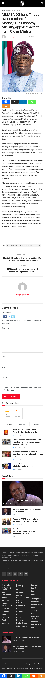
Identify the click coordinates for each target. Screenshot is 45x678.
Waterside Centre (35, 617)
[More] (6, 106)
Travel (33, 608)
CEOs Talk (6, 608)
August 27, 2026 (9, 503)
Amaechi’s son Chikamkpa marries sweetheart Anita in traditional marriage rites (28, 454)
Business (5, 600)
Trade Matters (36, 605)
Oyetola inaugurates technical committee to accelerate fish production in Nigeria (24, 531)
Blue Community (6, 594)
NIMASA (37, 245)
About (4, 664)
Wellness (34, 621)
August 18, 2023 (28, 37)
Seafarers (35, 585)
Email (5, 367)
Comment (6, 328)
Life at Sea (20, 590)
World (33, 627)
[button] (5, 316)
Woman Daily (36, 624)
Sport (33, 591)
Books (4, 597)
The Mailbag (35, 602)
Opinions (19, 611)
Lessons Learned (19, 586)
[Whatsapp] (32, 102)
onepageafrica (14, 37)
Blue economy (12, 245)
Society (34, 588)
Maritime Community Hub (22, 596)
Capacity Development (7, 604)
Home (4, 10)
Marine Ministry (26, 245)
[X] (14, 102)
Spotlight (34, 594)
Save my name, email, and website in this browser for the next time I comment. (23, 388)
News (18, 608)
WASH (33, 613)
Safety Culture (21, 626)
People (19, 614)
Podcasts (20, 620)
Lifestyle (19, 593)
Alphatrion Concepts (35, 668)
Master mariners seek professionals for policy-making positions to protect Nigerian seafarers (27, 442)
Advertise (13, 664)
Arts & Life (6, 585)
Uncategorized (36, 611)
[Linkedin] (23, 102)
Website (5, 377)
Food (4, 620)
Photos (19, 617)
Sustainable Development (36, 598)
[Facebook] (6, 102)
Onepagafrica (11, 668)
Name (5, 357)
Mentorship (20, 605)
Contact (36, 664)
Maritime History (19, 601)
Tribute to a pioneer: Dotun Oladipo (17, 500)
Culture (4, 614)
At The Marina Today (13, 10)
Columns (5, 611)
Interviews (6, 623)
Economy (5, 617)
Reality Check (21, 623)
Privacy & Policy (25, 664)
